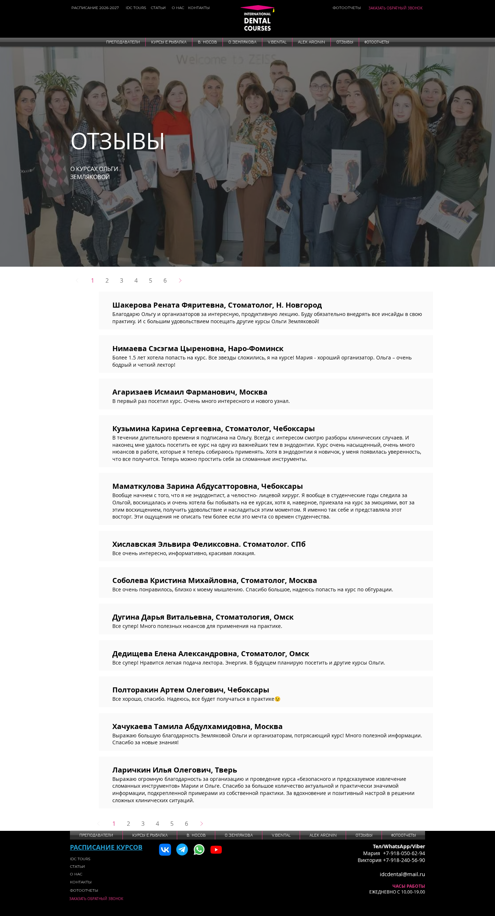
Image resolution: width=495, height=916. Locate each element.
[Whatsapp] (199, 849)
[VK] (165, 849)
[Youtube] (216, 849)
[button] (123, 42)
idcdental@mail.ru (402, 874)
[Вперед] (180, 280)
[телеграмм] (182, 849)
